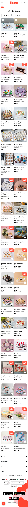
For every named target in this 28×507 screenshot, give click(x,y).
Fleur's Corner (18, 242)
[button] (2, 2)
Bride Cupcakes (5, 354)
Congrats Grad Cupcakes (5, 193)
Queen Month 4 (5, 77)
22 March (4, 218)
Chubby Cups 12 (18, 144)
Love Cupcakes (18, 376)
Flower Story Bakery (20, 35)
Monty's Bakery (19, 57)
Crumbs (4, 425)
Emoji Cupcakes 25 (6, 331)
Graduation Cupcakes (20, 193)
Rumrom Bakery (19, 101)
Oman (13, 486)
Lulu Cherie (5, 196)
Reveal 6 (16, 446)
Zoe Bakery (5, 57)
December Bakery (6, 123)
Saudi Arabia (13, 479)
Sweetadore (18, 79)
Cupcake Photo (5, 122)
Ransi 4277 (17, 33)
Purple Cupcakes (18, 100)
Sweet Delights (18, 331)
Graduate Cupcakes (19, 241)
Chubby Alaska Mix (6, 144)
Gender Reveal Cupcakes (5, 423)
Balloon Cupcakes (19, 55)
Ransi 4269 (4, 33)
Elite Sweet (5, 266)
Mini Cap (16, 287)
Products (4, 461)
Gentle (16, 422)
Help (2, 471)
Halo (2, 241)
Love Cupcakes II (18, 354)
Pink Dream (4, 309)
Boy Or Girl (4, 446)
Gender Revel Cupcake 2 (20, 399)
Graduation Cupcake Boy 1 (6, 264)
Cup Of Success (18, 263)
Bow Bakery (5, 289)
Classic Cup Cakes (19, 167)
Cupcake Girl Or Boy (6, 398)
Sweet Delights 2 (18, 122)
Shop (3, 456)
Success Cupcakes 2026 (19, 217)
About (3, 466)
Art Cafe (17, 123)
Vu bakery (4, 101)
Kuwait (4, 479)
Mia (3, 35)
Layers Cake (18, 169)
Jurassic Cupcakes (6, 100)
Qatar (5, 483)
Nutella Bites (17, 77)
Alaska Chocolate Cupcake (5, 168)
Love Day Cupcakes (6, 376)
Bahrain (22, 479)
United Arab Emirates (16, 483)
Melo (16, 194)
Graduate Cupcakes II (6, 217)
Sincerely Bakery (6, 311)
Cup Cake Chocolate (6, 287)
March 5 (3, 55)
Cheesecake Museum (5, 146)
